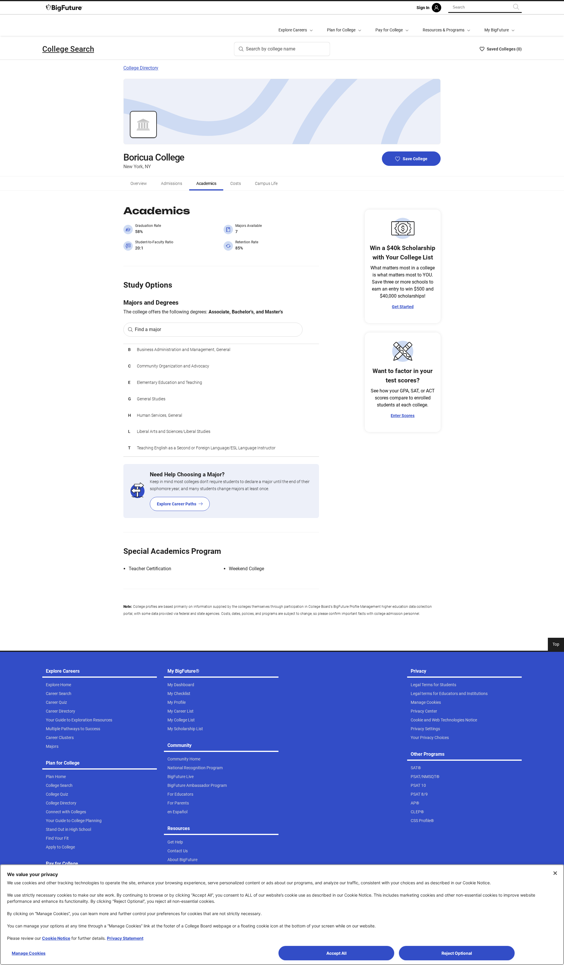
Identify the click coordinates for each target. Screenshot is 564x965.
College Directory (140, 68)
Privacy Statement (125, 938)
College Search (68, 49)
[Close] (555, 873)
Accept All (336, 953)
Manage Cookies (29, 953)
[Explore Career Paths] (221, 491)
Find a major (148, 329)
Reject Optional (457, 953)
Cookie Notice (56, 938)
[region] (221, 400)
